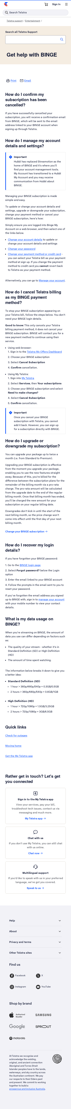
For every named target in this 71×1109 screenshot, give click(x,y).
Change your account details (25, 239)
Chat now (33, 853)
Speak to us (34, 888)
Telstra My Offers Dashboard (44, 351)
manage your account (51, 599)
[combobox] (35, 39)
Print (13, 80)
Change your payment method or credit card (34, 254)
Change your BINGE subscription (24, 531)
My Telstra (28, 378)
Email (27, 80)
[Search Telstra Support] (62, 39)
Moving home (13, 745)
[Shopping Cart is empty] (46, 4)
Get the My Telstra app (19, 756)
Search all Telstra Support (21, 32)
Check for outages (16, 735)
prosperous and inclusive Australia (27, 1088)
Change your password (21, 249)
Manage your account (52, 280)
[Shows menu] (66, 4)
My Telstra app (34, 818)
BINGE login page (30, 565)
